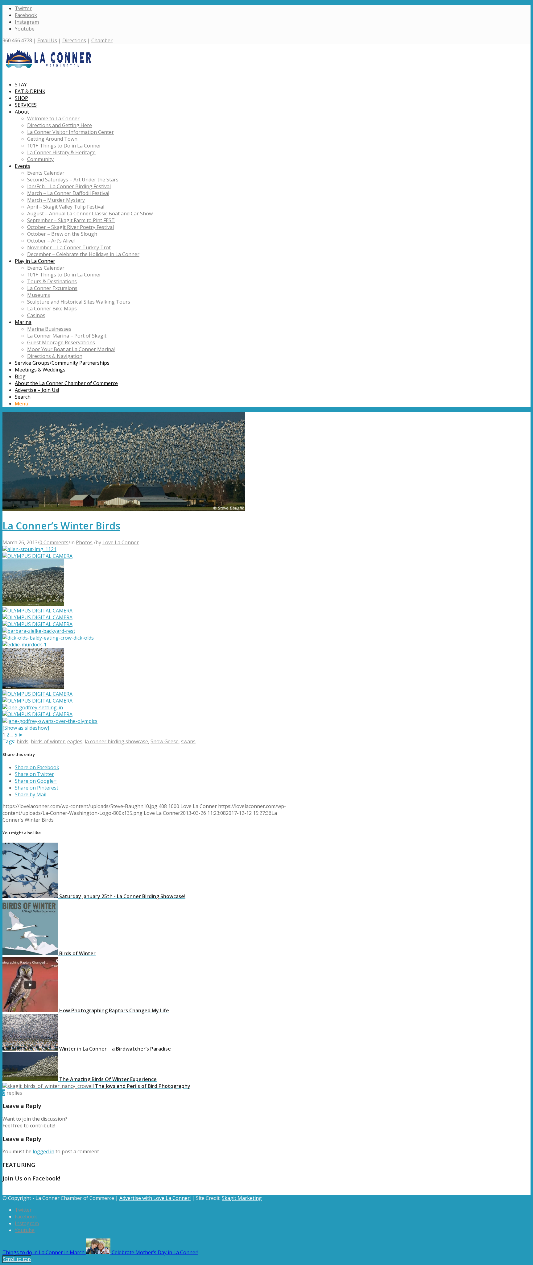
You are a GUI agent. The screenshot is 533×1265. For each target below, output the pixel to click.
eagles (74, 741)
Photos (84, 542)
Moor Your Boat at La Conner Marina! (71, 349)
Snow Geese (165, 741)
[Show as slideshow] (25, 727)
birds (22, 741)
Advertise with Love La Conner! (155, 1198)
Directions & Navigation (54, 356)
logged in (43, 1151)
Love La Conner (120, 542)
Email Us (47, 40)
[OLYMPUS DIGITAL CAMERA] (37, 556)
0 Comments (53, 542)
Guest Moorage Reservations (61, 342)
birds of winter (48, 741)
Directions (74, 40)
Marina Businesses (49, 329)
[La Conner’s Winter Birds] (123, 509)
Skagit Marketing (242, 1198)
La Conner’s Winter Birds (61, 525)
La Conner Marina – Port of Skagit (66, 335)
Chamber (102, 40)
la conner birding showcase (116, 741)
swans (188, 741)
